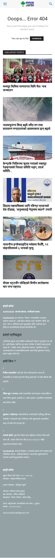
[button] (5, 4)
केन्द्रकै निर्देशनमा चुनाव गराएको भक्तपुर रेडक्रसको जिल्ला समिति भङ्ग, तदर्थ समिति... (24, 167)
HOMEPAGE (36, 39)
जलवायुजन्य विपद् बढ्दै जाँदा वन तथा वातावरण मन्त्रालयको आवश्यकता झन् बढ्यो (26, 126)
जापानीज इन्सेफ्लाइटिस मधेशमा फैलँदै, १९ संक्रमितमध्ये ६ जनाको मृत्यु (25, 246)
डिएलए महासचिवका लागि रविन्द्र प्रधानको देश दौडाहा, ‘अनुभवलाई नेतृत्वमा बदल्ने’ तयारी (27, 207)
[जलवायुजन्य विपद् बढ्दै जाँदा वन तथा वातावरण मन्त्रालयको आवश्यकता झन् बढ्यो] (27, 109)
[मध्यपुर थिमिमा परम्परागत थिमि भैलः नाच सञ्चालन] (27, 71)
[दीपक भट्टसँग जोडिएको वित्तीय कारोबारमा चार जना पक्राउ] (27, 267)
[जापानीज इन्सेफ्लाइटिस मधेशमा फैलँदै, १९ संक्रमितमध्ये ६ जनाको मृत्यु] (27, 228)
